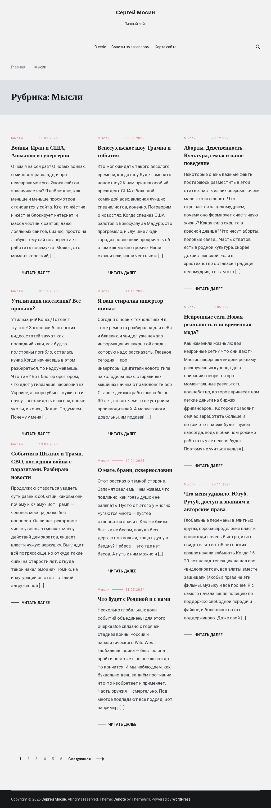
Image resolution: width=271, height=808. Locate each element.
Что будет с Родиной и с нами (134, 599)
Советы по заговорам (130, 47)
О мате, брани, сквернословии (135, 470)
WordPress (181, 799)
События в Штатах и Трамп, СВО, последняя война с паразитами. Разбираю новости (47, 465)
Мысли (17, 138)
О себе (100, 47)
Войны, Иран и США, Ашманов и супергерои (40, 152)
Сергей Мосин (135, 12)
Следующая (79, 759)
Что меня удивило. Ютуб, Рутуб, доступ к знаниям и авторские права (217, 501)
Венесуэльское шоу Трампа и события (134, 152)
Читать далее (36, 273)
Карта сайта (166, 47)
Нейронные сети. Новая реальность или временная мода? (217, 324)
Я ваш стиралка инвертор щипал (130, 305)
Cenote (120, 799)
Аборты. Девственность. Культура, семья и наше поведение (213, 156)
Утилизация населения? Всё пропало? (46, 305)
